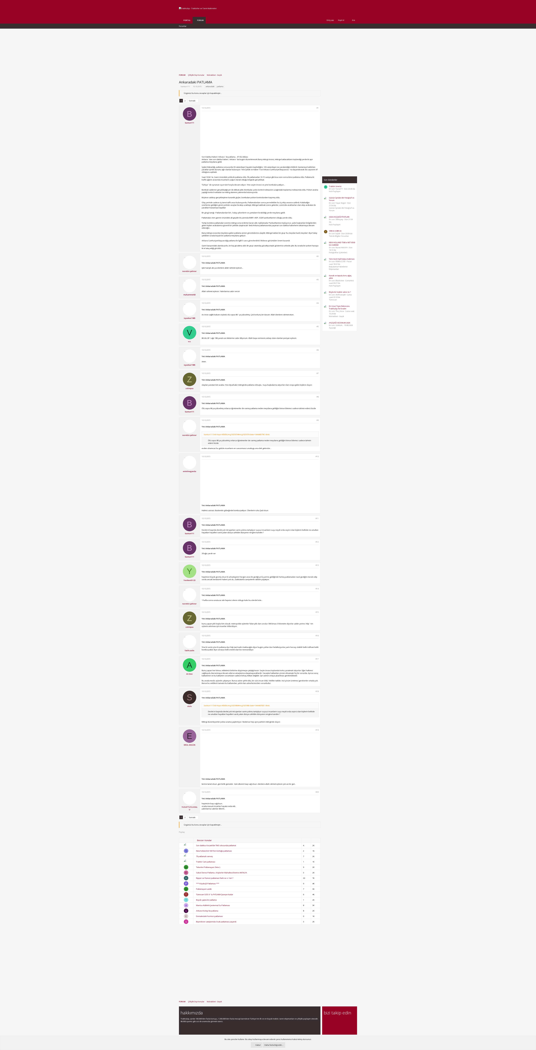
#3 (318, 279)
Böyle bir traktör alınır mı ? (340, 292)
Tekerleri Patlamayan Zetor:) (208, 867)
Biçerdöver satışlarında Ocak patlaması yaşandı (216, 921)
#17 (317, 659)
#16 (317, 635)
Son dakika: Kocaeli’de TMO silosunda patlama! (216, 845)
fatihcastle (189, 650)
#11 (317, 518)
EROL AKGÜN (189, 745)
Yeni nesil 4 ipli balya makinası (342, 259)
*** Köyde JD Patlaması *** (207, 883)
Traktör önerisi (335, 186)
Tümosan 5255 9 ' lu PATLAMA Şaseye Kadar (214, 894)
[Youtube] (325, 1026)
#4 (318, 303)
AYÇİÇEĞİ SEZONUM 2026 (339, 322)
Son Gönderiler (330, 179)
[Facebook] (325, 1020)
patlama (220, 86)
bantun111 (185, 86)
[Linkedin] (335, 1020)
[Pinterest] (340, 1020)
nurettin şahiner (189, 271)
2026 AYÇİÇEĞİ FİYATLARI (339, 217)
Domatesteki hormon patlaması (209, 916)
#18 (317, 691)
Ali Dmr (189, 674)
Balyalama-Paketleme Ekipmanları (338, 267)
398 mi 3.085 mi (335, 231)
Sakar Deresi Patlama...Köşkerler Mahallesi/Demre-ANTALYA (221, 872)
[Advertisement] (268, 49)
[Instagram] (330, 1020)
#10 (317, 456)
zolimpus (189, 388)
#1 (318, 108)
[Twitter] (349, 1020)
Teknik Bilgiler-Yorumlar (339, 236)
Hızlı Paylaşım (334, 191)
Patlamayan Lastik (204, 889)
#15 (317, 612)
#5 (318, 326)
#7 (318, 373)
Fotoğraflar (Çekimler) (338, 252)
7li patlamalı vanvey (204, 856)
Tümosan (333, 299)
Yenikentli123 (189, 580)
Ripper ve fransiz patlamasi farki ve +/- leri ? (214, 878)
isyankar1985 (189, 318)
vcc (189, 341)
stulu (189, 706)
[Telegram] (345, 1020)
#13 (317, 565)
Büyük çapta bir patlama (206, 900)
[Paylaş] (314, 108)
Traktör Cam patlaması (205, 862)
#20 (317, 792)
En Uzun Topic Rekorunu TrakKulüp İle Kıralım (339, 307)
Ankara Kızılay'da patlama (207, 911)
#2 (318, 256)
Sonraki (192, 100)
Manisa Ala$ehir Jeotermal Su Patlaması (213, 905)
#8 (318, 397)
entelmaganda (189, 471)
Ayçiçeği (332, 327)
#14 (317, 588)
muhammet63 (189, 294)
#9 (318, 420)
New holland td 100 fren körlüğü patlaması (214, 851)
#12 (317, 542)
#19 (317, 730)
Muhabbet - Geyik (336, 316)
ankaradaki (210, 86)
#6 (318, 350)
